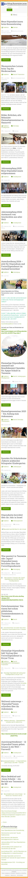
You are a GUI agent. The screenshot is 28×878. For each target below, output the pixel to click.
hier (20, 324)
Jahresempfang (20, 226)
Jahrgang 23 (16, 623)
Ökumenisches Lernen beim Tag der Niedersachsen (12, 68)
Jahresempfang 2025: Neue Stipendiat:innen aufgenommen (12, 171)
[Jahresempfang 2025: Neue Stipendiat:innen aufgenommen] (14, 183)
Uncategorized (5, 127)
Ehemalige (16, 126)
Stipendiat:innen (12, 574)
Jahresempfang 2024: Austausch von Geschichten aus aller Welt (11, 216)
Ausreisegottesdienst (19, 756)
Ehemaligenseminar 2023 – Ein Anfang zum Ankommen (13, 414)
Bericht (15, 74)
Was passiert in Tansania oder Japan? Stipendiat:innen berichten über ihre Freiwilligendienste (13, 561)
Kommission (20, 31)
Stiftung (3, 228)
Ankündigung (16, 272)
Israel (10, 526)
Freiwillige (3, 758)
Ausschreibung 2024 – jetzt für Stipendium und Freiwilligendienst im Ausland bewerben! (13, 265)
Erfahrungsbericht (18, 521)
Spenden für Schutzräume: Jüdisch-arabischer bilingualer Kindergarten (14, 461)
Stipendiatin (3, 32)
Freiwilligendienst (4, 526)
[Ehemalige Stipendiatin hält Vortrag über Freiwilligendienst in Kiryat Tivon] (14, 673)
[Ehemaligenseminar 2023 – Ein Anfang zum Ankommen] (14, 428)
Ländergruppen (21, 376)
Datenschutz (13, 875)
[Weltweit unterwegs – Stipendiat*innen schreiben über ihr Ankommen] (14, 720)
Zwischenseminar (4, 624)
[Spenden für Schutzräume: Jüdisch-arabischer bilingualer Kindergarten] (14, 473)
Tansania (20, 381)
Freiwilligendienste (5, 574)
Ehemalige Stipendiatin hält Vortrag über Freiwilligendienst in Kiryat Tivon (12, 654)
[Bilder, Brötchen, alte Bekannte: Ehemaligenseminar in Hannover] (14, 134)
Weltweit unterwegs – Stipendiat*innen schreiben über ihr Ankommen (12, 705)
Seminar (15, 27)
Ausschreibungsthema (7, 324)
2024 (16, 226)
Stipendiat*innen (4, 717)
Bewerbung (15, 31)
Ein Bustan (16, 668)
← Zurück (4, 822)
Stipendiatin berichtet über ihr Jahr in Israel (12, 516)
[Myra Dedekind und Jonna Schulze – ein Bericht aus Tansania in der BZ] (14, 794)
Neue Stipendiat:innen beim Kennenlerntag (12, 22)
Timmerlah (15, 758)
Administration (20, 875)
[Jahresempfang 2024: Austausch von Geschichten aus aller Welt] (14, 231)
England (16, 715)
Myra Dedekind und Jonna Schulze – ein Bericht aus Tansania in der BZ (12, 780)
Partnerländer (18, 78)
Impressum (7, 875)
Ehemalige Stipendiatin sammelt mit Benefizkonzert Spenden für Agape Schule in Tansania (13, 368)
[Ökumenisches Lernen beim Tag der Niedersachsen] (14, 83)
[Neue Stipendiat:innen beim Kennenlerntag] (14, 36)
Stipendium (9, 32)
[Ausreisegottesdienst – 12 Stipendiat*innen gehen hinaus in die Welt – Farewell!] (14, 761)
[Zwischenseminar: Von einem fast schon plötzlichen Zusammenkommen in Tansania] (14, 628)
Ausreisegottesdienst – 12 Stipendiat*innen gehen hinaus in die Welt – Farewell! (13, 745)
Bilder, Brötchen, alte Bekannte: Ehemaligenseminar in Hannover (12, 119)
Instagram (4, 329)
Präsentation (20, 74)
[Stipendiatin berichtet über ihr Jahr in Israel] (14, 529)
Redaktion (6, 27)
